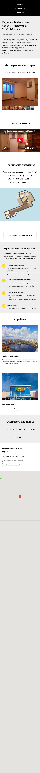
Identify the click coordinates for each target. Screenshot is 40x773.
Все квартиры (20, 8)
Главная (20, 4)
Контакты (20, 12)
